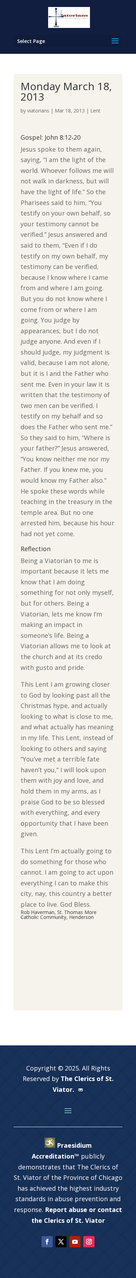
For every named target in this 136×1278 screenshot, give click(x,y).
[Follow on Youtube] (75, 1241)
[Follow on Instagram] (89, 1241)
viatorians (38, 110)
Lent (95, 110)
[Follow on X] (61, 1241)
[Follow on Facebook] (47, 1241)
